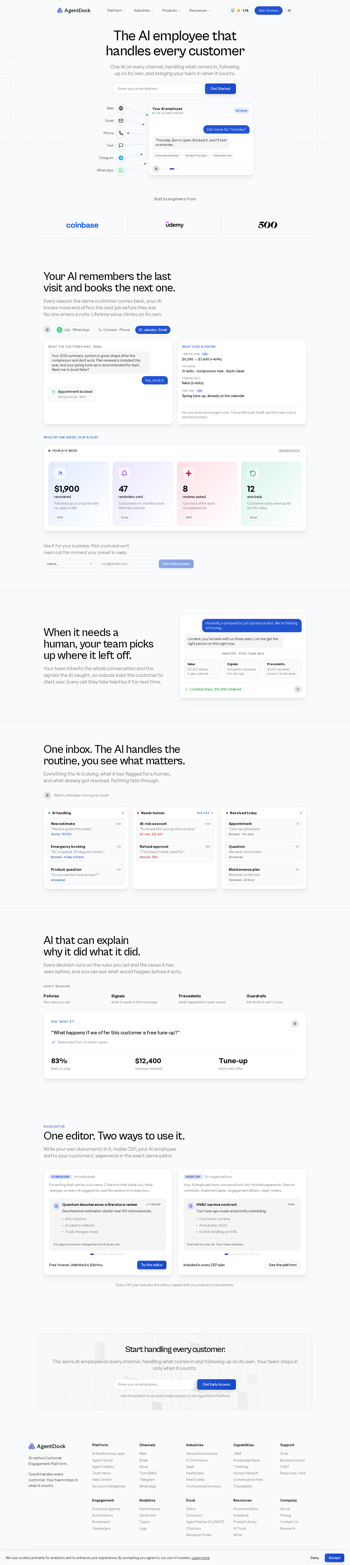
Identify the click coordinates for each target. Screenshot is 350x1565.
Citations (193, 1528)
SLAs (284, 1453)
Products (169, 10)
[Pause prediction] (295, 1023)
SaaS (190, 1467)
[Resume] (104, 1254)
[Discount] (167, 169)
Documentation (245, 1509)
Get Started (220, 89)
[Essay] (124, 1254)
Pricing (285, 1515)
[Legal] (233, 1254)
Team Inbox (101, 1473)
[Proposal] (119, 1254)
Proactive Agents (106, 1509)
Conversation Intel (248, 1479)
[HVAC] (225, 1254)
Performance (149, 1509)
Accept (334, 1558)
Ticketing (240, 1467)
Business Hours (292, 1460)
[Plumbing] (256, 1254)
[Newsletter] (110, 1254)
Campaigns (101, 1528)
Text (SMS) (147, 1473)
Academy (241, 1515)
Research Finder (199, 1535)
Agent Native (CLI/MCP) (205, 1522)
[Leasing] (253, 1254)
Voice (143, 1467)
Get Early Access (216, 1384)
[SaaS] (239, 1254)
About (285, 1509)
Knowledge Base (246, 1460)
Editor (191, 1509)
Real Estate (195, 1479)
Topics (144, 1522)
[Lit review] (91, 1254)
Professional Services (203, 1486)
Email (143, 1460)
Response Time (293, 1473)
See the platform (283, 1265)
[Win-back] (175, 169)
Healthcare (195, 1473)
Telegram (147, 1479)
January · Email (155, 330)
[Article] (102, 1254)
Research (287, 1528)
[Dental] (229, 1254)
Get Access (269, 10)
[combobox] (70, 564)
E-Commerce (197, 1460)
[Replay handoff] (298, 689)
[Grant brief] (99, 1254)
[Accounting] (247, 1254)
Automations (102, 1515)
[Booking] (170, 169)
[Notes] (122, 1254)
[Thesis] (95, 1254)
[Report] (116, 1254)
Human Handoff (245, 1473)
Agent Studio (102, 1460)
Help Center (102, 1479)
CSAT (285, 1467)
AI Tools (239, 1528)
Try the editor (152, 1265)
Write (237, 1535)
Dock (190, 1500)
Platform (114, 10)
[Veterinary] (259, 1254)
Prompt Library (245, 1522)
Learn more (201, 1558)
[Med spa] (244, 1254)
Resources (198, 10)
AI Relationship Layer (108, 1453)
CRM (237, 1453)
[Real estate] (236, 1254)
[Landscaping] (250, 1254)
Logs (143, 1528)
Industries (142, 10)
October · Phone (116, 330)
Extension (194, 1515)
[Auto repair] (242, 1254)
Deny (315, 1558)
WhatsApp (147, 1486)
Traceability (242, 1486)
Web (142, 1453)
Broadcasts (101, 1522)
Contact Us (289, 1522)
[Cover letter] (107, 1254)
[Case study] (113, 1254)
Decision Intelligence (108, 1486)
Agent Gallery (103, 1467)
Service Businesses (201, 1453)
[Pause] (156, 169)
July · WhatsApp (77, 330)
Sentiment (147, 1515)
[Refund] (163, 169)
